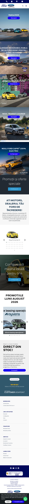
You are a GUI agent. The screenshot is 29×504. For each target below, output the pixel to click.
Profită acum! (14, 189)
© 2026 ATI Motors (14, 479)
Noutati (5, 453)
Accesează (14, 370)
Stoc (4, 418)
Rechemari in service (7, 443)
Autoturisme (6, 403)
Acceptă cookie (18, 501)
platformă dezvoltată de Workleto (14, 488)
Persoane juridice (7, 430)
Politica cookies (14, 483)
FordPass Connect (7, 445)
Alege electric (14, 84)
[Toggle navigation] (26, 5)
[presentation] (4, 240)
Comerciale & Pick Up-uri (8, 405)
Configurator (6, 416)
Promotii (5, 414)
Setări (8, 501)
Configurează (13, 154)
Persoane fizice (6, 428)
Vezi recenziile (15, 379)
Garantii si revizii (7, 439)
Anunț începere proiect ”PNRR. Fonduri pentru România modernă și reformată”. (14, 485)
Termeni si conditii (14, 481)
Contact (5, 420)
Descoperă (14, 18)
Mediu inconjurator (7, 457)
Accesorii (5, 441)
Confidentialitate (14, 482)
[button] (6, 242)
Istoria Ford (5, 455)
